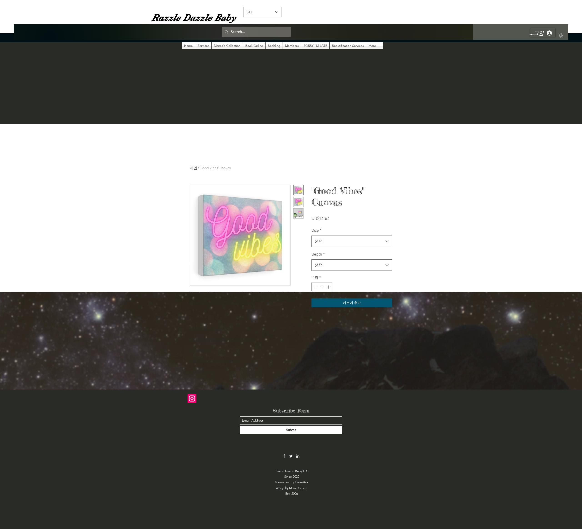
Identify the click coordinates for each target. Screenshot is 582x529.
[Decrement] (315, 287)
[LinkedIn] (298, 456)
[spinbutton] (322, 287)
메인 (193, 168)
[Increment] (329, 287)
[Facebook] (284, 456)
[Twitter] (291, 456)
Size (316, 230)
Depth (318, 253)
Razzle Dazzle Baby (194, 17)
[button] (561, 35)
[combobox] (351, 241)
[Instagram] (192, 398)
